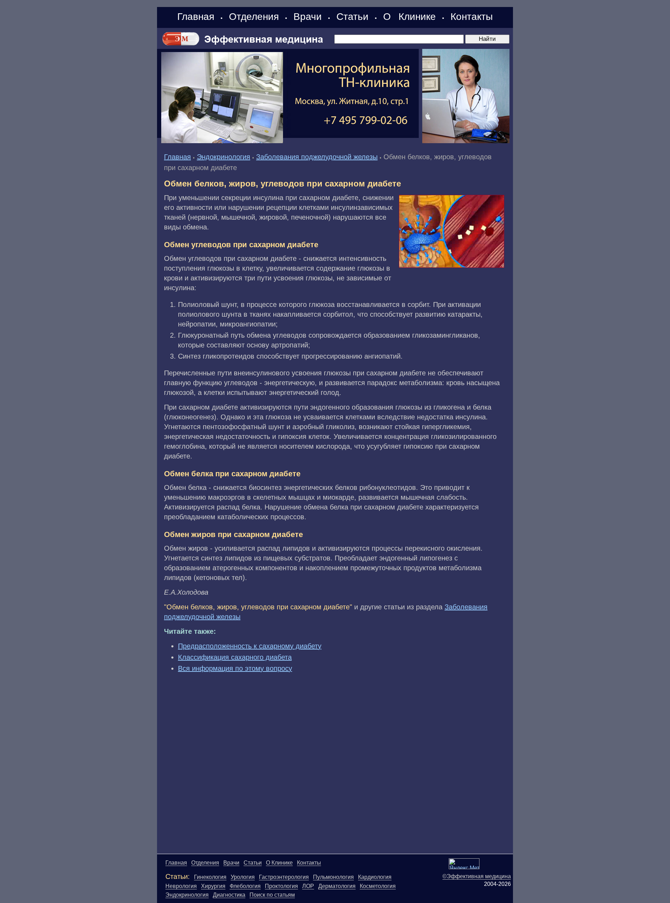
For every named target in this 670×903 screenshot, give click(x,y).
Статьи (352, 16)
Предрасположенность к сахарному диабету (249, 646)
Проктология (281, 886)
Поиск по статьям (272, 895)
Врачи (307, 16)
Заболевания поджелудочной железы (317, 157)
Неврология (181, 886)
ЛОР (308, 886)
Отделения (254, 16)
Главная (195, 16)
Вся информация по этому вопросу (235, 668)
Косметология (378, 886)
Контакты (472, 16)
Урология (243, 877)
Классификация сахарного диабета (235, 657)
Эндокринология (223, 157)
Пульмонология (333, 877)
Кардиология (375, 877)
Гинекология (210, 877)
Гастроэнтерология (284, 877)
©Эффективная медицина (476, 876)
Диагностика (229, 895)
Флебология (245, 886)
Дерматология (337, 886)
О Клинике (409, 16)
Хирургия (213, 886)
